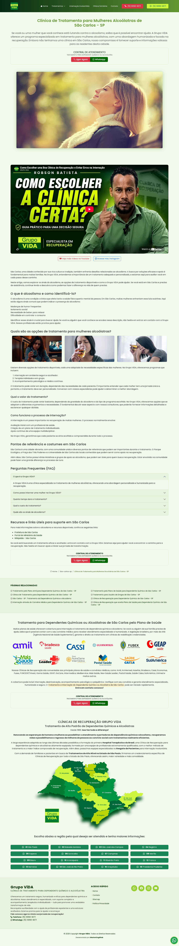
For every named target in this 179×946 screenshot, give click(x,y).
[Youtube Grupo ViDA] (156, 888)
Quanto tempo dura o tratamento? (30, 499)
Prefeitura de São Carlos (26, 532)
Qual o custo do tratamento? (27, 505)
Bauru (31, 860)
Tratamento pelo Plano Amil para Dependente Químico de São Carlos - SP (44, 591)
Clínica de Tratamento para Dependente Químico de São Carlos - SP (42, 594)
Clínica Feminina (100, 6)
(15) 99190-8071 (24, 917)
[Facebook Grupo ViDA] (141, 888)
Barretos (31, 866)
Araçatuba (111, 866)
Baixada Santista (71, 847)
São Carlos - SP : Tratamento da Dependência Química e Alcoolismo (42, 598)
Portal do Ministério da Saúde (28, 535)
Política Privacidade (101, 903)
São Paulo (31, 847)
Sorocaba (71, 853)
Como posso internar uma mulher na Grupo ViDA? (37, 492)
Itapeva (31, 853)
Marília (151, 853)
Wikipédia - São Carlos (25, 538)
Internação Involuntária (79, 6)
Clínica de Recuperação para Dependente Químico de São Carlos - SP (123, 598)
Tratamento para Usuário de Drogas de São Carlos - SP (116, 594)
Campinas (111, 853)
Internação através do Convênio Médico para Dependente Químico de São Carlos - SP (50, 602)
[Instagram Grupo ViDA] (149, 888)
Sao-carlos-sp (66, 571)
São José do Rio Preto (71, 866)
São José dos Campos (111, 847)
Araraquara (71, 860)
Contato (114, 6)
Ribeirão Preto (111, 860)
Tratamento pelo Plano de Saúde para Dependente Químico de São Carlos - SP (127, 591)
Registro (151, 847)
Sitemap (96, 899)
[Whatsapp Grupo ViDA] (134, 888)
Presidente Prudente (151, 866)
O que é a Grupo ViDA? (24, 476)
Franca (151, 860)
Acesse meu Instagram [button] (108, 258)
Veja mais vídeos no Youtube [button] (75, 258)
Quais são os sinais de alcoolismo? (29, 512)
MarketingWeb (96, 937)
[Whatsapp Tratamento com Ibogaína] (174, 941)
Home (45, 6)
